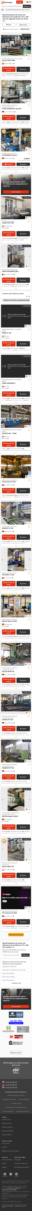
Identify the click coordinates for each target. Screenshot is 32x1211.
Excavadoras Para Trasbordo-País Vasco (16, 1107)
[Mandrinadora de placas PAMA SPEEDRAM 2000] (16, 256)
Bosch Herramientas (8, 977)
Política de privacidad (7, 1206)
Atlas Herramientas (8, 973)
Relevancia (23, 25)
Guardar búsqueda (16, 935)
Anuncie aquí (16, 1053)
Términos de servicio (20, 1206)
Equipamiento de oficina (9, 1099)
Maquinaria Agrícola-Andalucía (16, 1095)
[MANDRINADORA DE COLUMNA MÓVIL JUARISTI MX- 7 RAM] (16, 416)
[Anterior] (2, 45)
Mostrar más (16, 983)
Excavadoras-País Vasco (22, 1111)
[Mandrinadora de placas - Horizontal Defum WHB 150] (16, 849)
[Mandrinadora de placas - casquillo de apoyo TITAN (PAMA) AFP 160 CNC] (16, 91)
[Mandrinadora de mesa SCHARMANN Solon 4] (16, 140)
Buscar (27, 6)
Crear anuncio (15, 192)
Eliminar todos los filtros (11, 29)
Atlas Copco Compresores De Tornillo (14, 970)
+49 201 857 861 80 (11, 1082)
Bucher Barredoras (8, 980)
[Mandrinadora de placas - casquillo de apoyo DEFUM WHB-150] (16, 654)
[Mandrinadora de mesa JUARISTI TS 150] (16, 513)
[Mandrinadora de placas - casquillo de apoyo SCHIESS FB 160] (16, 702)
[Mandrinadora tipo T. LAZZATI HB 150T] (16, 207)
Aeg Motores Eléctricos (9, 966)
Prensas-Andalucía (8, 1111)
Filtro (9, 25)
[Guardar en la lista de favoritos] (29, 59)
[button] (30, 2)
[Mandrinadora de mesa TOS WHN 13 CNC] (16, 559)
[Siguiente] (29, 45)
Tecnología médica (16, 1103)
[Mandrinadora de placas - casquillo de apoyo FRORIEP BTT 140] (16, 751)
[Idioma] (28, 2)
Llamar (24, 69)
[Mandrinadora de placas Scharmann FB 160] (16, 466)
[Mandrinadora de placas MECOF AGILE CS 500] (16, 606)
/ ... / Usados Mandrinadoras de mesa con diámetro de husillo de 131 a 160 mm (17, 9)
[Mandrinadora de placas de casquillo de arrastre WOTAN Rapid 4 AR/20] (16, 799)
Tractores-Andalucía (24, 1099)
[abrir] (16, 77)
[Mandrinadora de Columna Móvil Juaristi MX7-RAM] (16, 45)
